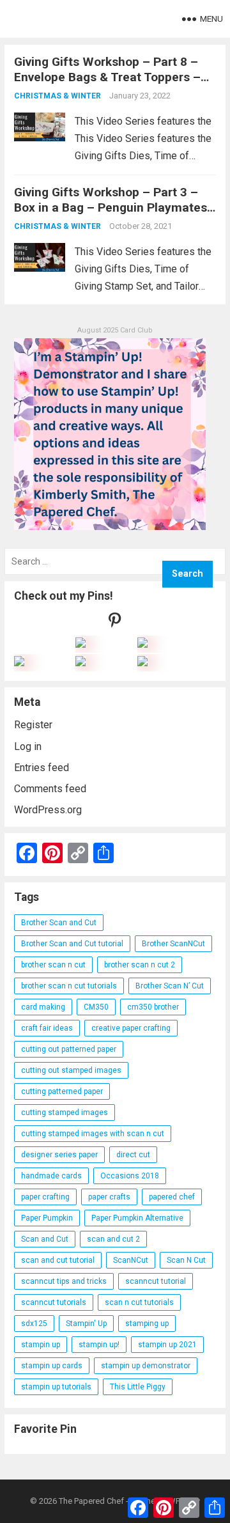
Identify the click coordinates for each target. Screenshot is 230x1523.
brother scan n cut (53, 964)
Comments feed (50, 789)
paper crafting (45, 1196)
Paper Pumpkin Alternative (137, 1218)
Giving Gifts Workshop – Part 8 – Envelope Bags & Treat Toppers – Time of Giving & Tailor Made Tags (111, 77)
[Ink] (142, 644)
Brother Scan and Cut (58, 922)
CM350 (96, 1007)
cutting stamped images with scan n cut (92, 1133)
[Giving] (80, 663)
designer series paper (59, 1154)
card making (43, 1007)
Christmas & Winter (57, 95)
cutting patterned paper (62, 1091)
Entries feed (41, 768)
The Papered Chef (91, 1501)
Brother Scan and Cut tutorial (72, 943)
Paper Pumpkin (47, 1218)
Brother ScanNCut (173, 943)
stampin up (40, 1344)
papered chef (172, 1196)
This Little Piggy (137, 1386)
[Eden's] (19, 663)
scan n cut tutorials (139, 1302)
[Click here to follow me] (115, 623)
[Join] (80, 644)
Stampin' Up (86, 1323)
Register (33, 725)
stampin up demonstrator (145, 1365)
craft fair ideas (47, 1028)
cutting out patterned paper (68, 1049)
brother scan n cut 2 (139, 964)
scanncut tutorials (53, 1302)
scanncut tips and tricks (64, 1281)
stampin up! (99, 1344)
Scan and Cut (44, 1239)
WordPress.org (48, 810)
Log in (28, 746)
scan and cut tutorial (58, 1260)
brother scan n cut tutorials (69, 985)
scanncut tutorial (155, 1281)
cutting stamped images (64, 1112)
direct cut (133, 1154)
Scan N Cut (186, 1260)
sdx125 (34, 1323)
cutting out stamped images (71, 1070)
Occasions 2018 (129, 1175)
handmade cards (51, 1175)
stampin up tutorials (56, 1386)
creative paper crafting (131, 1028)
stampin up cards (51, 1365)
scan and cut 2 (113, 1239)
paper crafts (109, 1196)
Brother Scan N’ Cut (169, 985)
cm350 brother (153, 1007)
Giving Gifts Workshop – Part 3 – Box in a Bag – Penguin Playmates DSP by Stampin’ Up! (110, 207)
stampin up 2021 (167, 1344)
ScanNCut (130, 1260)
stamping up (147, 1323)
